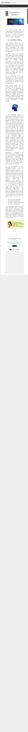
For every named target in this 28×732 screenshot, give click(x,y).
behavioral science (14, 242)
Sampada (14, 240)
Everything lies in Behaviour (14, 14)
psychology (16, 243)
